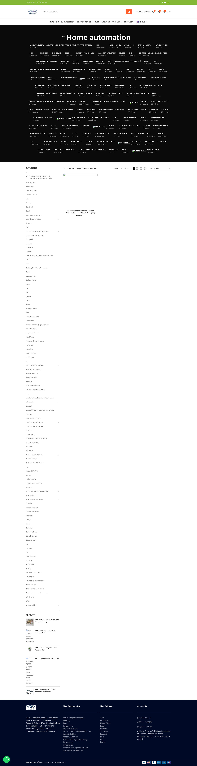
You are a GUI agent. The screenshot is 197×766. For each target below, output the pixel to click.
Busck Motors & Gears (33, 215)
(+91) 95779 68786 (144, 722)
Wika (28, 601)
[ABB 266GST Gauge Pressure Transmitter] (30, 650)
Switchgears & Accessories (35, 580)
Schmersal (29, 528)
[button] (6, 759)
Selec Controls (31, 540)
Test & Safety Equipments (35, 589)
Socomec (29, 560)
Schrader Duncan (31, 536)
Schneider (104, 731)
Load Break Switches (33, 418)
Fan (27, 292)
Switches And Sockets (33, 572)
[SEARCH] (129, 11)
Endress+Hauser (31, 280)
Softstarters (30, 564)
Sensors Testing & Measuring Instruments (75, 741)
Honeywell (30, 345)
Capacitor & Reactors (33, 219)
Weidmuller (30, 597)
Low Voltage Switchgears (73, 717)
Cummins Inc (30, 247)
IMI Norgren (30, 357)
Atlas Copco (30, 186)
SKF (27, 552)
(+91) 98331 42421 (144, 717)
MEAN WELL (30, 434)
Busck (102, 726)
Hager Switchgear (32, 333)
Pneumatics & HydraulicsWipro (75, 747)
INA (27, 361)
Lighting (29, 414)
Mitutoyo (29, 450)
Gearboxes (30, 320)
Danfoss (28, 251)
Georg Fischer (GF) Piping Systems (37, 325)
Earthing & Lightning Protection (37, 268)
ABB (27, 172)
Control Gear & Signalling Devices (37, 231)
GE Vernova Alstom (32, 316)
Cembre (28, 223)
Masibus (28, 430)
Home (65, 168)
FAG (27, 288)
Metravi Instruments (33, 442)
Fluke (28, 304)
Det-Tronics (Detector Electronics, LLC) (39, 256)
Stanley (28, 568)
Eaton (28, 272)
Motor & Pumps (31, 459)
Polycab (29, 503)
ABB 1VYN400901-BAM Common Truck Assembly (47, 621)
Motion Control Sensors (34, 455)
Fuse (27, 312)
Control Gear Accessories (34, 235)
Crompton (29, 239)
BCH (27, 199)
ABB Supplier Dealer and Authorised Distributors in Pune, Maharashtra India (39, 177)
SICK (27, 544)
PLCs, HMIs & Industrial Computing (37, 491)
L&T (102, 739)
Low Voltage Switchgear (34, 422)
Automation (68, 745)
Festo (28, 300)
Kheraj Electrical (31, 377)
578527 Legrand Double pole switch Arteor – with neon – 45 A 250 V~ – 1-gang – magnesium (80, 212)
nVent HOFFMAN (32, 471)
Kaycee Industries (32, 373)
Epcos (28, 284)
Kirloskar (29, 381)
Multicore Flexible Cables (34, 463)
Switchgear (30, 576)
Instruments (68, 726)
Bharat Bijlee (105, 723)
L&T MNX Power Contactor (35, 390)
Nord (28, 467)
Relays (28, 520)
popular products (32, 507)
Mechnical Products (71, 728)
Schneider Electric (32, 532)
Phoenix (29, 487)
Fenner (28, 296)
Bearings (29, 203)
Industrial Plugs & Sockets (34, 365)
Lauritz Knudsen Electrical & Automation (40, 398)
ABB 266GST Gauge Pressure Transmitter (46, 649)
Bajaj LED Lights (31, 190)
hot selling (29, 349)
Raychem (29, 516)
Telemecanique (31, 585)
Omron (28, 475)
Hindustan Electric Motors (35, 341)
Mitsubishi (29, 446)
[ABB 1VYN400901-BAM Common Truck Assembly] (30, 622)
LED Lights (29, 402)
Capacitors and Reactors (73, 750)
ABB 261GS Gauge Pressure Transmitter (45, 631)
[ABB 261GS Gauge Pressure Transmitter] (30, 636)
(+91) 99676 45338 (144, 726)
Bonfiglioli (29, 207)
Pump (65, 723)
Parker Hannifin (31, 479)
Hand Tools (30, 337)
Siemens (29, 548)
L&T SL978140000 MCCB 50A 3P (47, 659)
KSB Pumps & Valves (33, 386)
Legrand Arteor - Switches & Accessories (40, 410)
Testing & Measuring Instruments (37, 593)
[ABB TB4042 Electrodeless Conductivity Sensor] (30, 692)
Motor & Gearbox (70, 736)
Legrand (29, 406)
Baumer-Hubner (31, 195)
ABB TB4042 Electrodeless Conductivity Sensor (45, 690)
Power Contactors (32, 511)
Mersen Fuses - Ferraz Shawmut (36, 438)
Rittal (28, 524)
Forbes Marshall (31, 308)
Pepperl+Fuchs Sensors (33, 483)
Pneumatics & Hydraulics (34, 499)
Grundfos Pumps (31, 329)
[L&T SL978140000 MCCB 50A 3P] (30, 671)
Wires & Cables (31, 605)
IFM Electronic (31, 353)
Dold (27, 260)
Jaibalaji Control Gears (33, 369)
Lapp (27, 394)
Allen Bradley (30, 182)
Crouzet (29, 243)
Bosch (28, 211)
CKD (27, 227)
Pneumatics (30, 495)
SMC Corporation (32, 556)
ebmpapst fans (31, 276)
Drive (28, 264)
